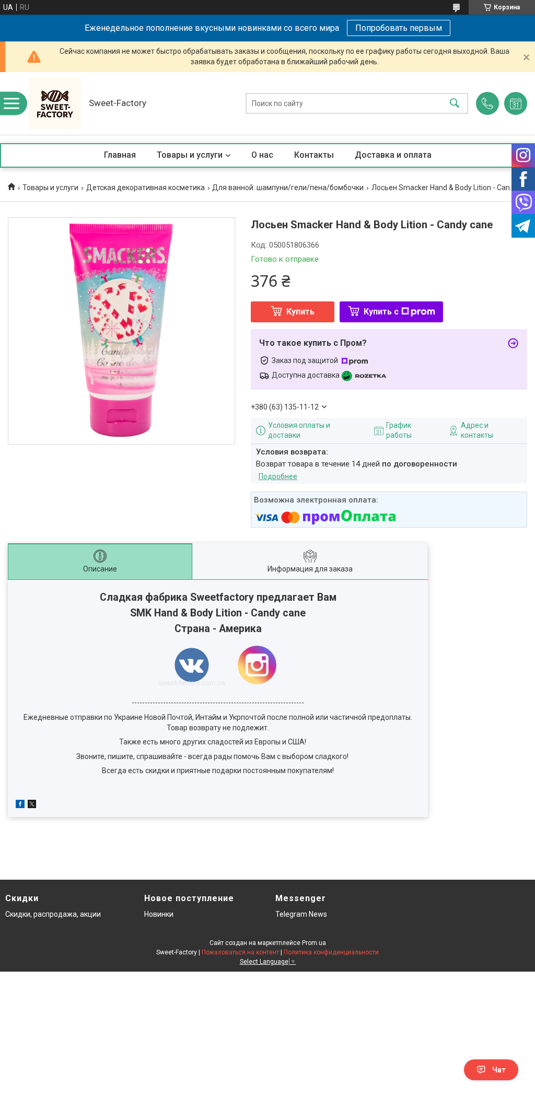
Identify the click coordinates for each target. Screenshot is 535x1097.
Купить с (381, 312)
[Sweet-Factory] (55, 103)
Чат (499, 1070)
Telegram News (301, 914)
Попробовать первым (398, 28)
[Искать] (454, 103)
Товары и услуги (190, 155)
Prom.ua (314, 943)
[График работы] (515, 103)
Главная (120, 155)
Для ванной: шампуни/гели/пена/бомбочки (288, 187)
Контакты (314, 155)
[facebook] (20, 805)
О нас (262, 155)
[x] (32, 805)
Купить (300, 312)
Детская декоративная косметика (145, 187)
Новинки (158, 914)
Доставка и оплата (393, 155)
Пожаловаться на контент (240, 952)
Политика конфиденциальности (331, 952)
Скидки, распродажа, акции (53, 914)
